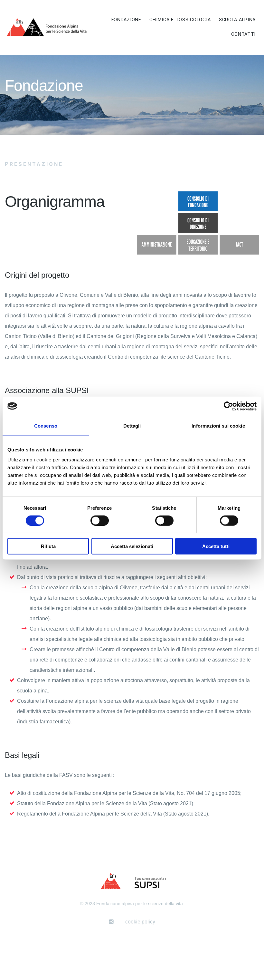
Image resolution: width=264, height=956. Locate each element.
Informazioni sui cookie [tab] (218, 425)
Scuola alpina (237, 20)
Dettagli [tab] (132, 425)
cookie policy (140, 921)
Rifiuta (48, 546)
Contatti (243, 34)
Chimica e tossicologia (180, 20)
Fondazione (126, 20)
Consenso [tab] (45, 425)
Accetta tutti (216, 546)
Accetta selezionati (132, 546)
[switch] (99, 520)
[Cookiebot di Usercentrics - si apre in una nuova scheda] (228, 406)
